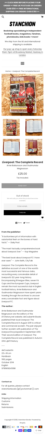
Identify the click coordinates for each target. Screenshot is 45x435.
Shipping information (11, 398)
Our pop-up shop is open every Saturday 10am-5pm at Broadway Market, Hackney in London (22, 52)
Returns (5, 404)
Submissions (7, 407)
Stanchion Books (24, 420)
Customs (6, 401)
